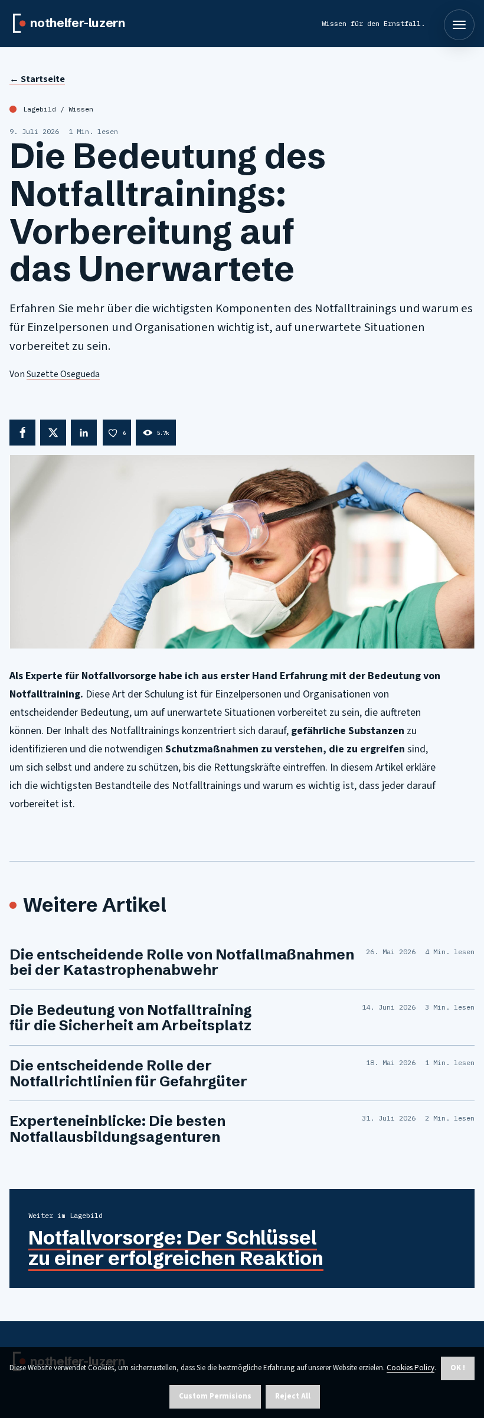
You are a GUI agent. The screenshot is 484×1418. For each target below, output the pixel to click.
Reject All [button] (292, 1396)
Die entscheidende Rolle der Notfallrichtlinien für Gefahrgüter (128, 1073)
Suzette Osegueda (63, 374)
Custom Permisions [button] (215, 1396)
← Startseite (37, 79)
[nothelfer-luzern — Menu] (459, 24)
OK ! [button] (457, 1368)
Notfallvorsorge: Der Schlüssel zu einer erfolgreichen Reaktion (175, 1248)
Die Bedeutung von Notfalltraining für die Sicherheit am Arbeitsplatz (130, 1017)
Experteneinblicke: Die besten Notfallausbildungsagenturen (117, 1128)
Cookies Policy (410, 1368)
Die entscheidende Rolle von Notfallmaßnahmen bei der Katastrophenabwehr (181, 962)
